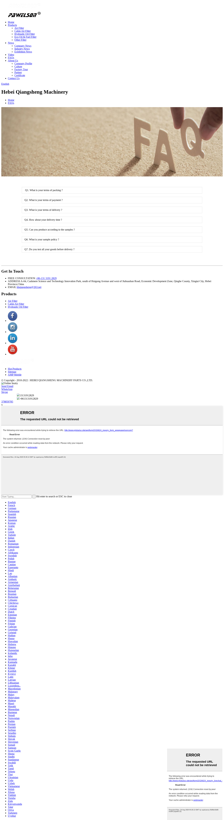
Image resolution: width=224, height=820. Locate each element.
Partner (18, 72)
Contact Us (14, 78)
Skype (4, 392)
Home (11, 22)
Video (11, 54)
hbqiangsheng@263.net (29, 287)
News (11, 42)
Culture (18, 66)
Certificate (19, 75)
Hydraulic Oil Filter (24, 34)
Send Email (7, 386)
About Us (13, 60)
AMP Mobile (14, 374)
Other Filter (20, 39)
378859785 (7, 401)
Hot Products (14, 368)
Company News (22, 45)
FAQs (11, 57)
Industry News (22, 48)
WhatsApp (6, 389)
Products (12, 25)
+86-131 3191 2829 (46, 278)
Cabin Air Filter (22, 31)
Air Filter (19, 28)
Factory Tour (21, 69)
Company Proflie (23, 63)
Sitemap (12, 371)
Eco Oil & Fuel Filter (25, 36)
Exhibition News (23, 51)
